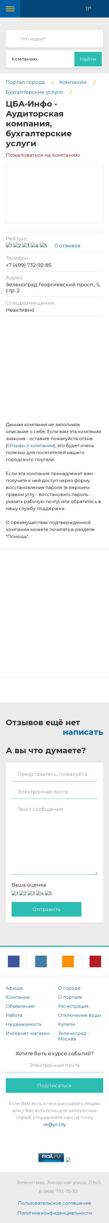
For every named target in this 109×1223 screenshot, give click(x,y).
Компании (18, 997)
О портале (70, 997)
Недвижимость (24, 1024)
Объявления (20, 1006)
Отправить (46, 909)
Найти (88, 59)
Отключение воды (79, 1015)
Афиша (14, 988)
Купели (66, 1024)
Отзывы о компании (30, 445)
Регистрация (73, 1006)
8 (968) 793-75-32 (58, 1191)
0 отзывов (67, 245)
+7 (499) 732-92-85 (28, 265)
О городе (69, 988)
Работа (14, 1015)
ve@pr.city (54, 1124)
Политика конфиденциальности (54, 1213)
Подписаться (54, 1085)
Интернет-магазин (27, 1033)
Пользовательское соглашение (54, 1203)
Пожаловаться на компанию (43, 155)
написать (83, 732)
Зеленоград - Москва (73, 1036)
